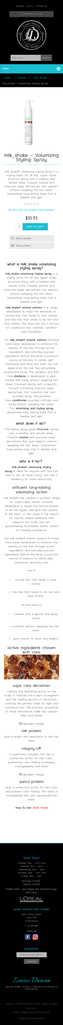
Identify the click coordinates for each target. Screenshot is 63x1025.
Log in (30, 6)
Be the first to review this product (31, 209)
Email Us (31, 931)
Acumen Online (43, 1012)
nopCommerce (38, 1018)
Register (20, 6)
